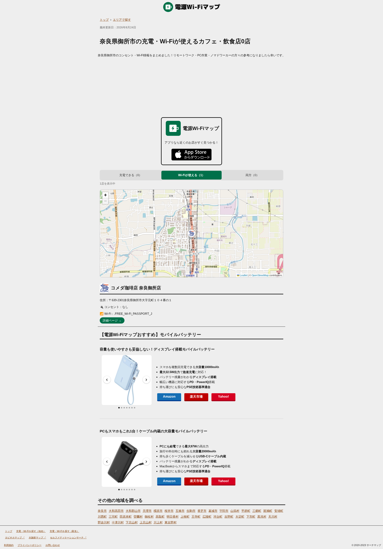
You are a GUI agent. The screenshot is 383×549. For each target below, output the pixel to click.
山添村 (234, 510)
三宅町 (113, 516)
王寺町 (196, 516)
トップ (104, 19)
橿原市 (158, 510)
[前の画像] (107, 379)
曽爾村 (138, 516)
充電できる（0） (130, 175)
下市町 (250, 516)
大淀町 (239, 516)
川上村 (158, 522)
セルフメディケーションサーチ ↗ (68, 537)
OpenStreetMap (260, 275)
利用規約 (9, 545)
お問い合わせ (52, 545)
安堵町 (278, 510)
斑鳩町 (267, 510)
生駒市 (191, 510)
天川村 (272, 516)
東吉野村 (171, 522)
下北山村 (132, 522)
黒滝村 (261, 516)
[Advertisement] (191, 87)
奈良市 (102, 510)
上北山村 (146, 522)
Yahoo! (223, 396)
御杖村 (149, 516)
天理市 (147, 510)
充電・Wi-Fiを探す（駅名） (64, 531)
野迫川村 (104, 522)
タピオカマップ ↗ (15, 537)
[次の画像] (146, 379)
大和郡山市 (133, 510)
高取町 (160, 516)
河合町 (217, 516)
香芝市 (201, 510)
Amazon (169, 396)
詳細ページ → (112, 320)
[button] (191, 233)
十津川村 (118, 522)
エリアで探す (122, 19)
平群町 (245, 510)
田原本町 (126, 516)
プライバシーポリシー (29, 545)
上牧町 (185, 516)
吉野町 (228, 516)
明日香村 (173, 516)
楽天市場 (196, 396)
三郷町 (256, 510)
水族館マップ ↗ (37, 537)
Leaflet (243, 275)
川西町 (102, 516)
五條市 (180, 510)
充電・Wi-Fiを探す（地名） (31, 531)
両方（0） (252, 175)
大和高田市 (116, 510)
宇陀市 (223, 510)
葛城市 (212, 510)
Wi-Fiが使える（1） (191, 175)
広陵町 (206, 516)
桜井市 (169, 510)
